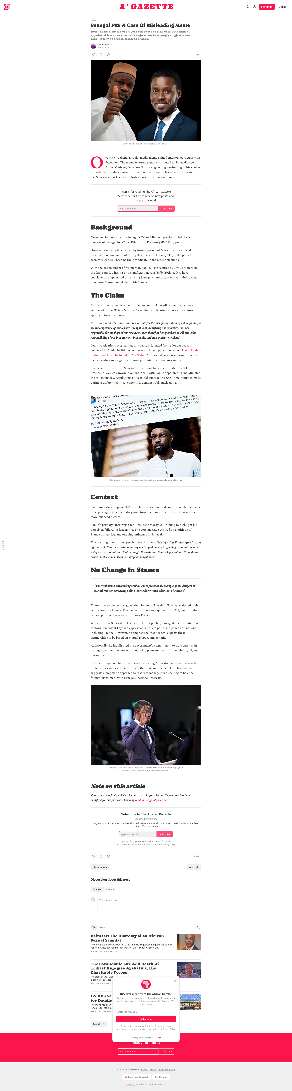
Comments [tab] (97, 889)
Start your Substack (138, 1077)
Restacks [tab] (110, 889)
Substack (131, 1084)
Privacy (144, 1069)
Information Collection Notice (145, 1029)
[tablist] (104, 889)
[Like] (94, 55)
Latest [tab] (102, 927)
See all (97, 1023)
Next (192, 867)
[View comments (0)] (101, 55)
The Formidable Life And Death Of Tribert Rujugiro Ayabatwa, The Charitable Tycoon (125, 968)
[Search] (248, 7)
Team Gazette (110, 951)
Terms (153, 1069)
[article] (146, 945)
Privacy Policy (169, 1029)
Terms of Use (161, 1026)
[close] (175, 980)
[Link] (86, 227)
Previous (102, 867)
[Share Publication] (255, 7)
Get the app (161, 1077)
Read (93, 19)
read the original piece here (152, 800)
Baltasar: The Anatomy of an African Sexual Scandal (127, 938)
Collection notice (166, 1069)
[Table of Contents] (3, 546)
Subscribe (267, 6)
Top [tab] (94, 927)
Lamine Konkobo (105, 45)
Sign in (283, 6)
